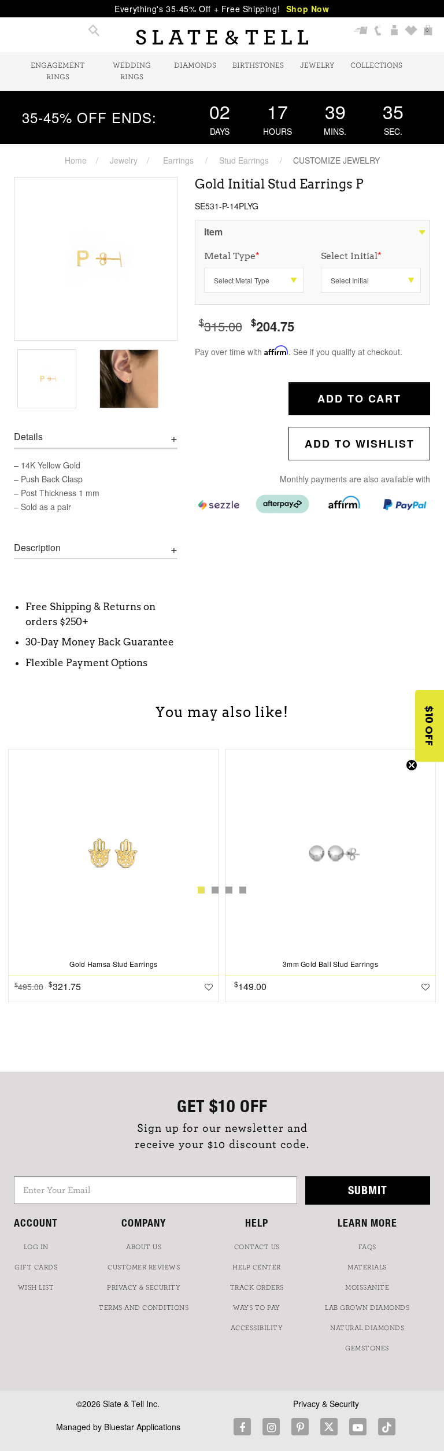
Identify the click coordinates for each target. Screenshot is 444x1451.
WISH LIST (36, 1287)
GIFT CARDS (35, 1267)
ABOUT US (143, 1246)
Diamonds (195, 65)
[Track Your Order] (361, 31)
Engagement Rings (57, 71)
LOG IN (36, 1246)
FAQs (367, 1246)
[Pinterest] (300, 1426)
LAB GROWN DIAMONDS (367, 1307)
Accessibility (257, 1327)
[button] (429, 726)
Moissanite (367, 1287)
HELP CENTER (256, 1267)
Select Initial (351, 255)
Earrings (178, 160)
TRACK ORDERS (257, 1287)
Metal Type (232, 255)
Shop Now (308, 8)
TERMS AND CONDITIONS (143, 1307)
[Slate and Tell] (222, 37)
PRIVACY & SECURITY (143, 1287)
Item (213, 231)
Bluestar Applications (142, 1426)
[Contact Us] (378, 31)
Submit (367, 1190)
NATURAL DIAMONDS (367, 1327)
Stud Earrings (244, 160)
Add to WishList (360, 443)
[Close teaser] (411, 765)
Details (28, 436)
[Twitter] (329, 1426)
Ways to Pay (256, 1307)
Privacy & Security (326, 1403)
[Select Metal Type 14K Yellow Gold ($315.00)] (254, 280)
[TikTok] (386, 1426)
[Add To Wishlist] (209, 986)
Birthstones (258, 65)
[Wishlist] (411, 31)
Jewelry (317, 65)
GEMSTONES (367, 1348)
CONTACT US (257, 1246)
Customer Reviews (144, 1267)
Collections (376, 65)
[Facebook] (242, 1426)
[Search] (94, 31)
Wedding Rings (132, 71)
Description (37, 547)
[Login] (394, 31)
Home (76, 160)
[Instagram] (271, 1426)
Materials (367, 1267)
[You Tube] (358, 1426)
